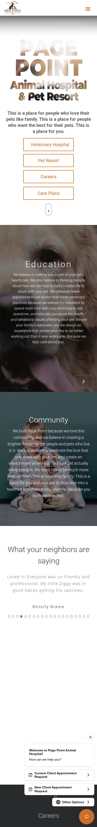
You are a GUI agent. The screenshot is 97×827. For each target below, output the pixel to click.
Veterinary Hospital (50, 144)
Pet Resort (48, 160)
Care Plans (49, 193)
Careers (48, 176)
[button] (9, 616)
